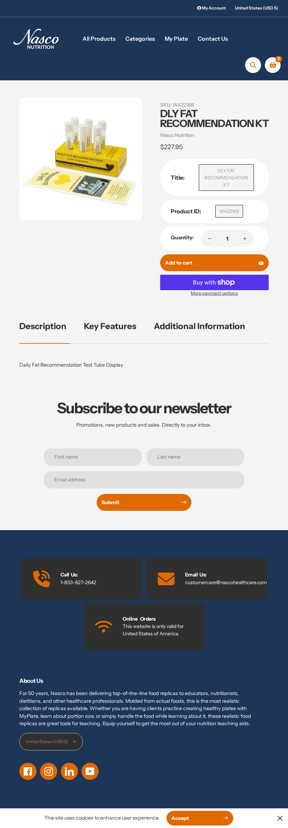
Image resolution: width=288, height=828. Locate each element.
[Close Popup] (280, 818)
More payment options (214, 293)
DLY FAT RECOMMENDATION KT (226, 177)
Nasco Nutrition (177, 135)
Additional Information (199, 326)
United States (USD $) (256, 8)
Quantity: (182, 237)
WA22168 (229, 211)
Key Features (110, 326)
